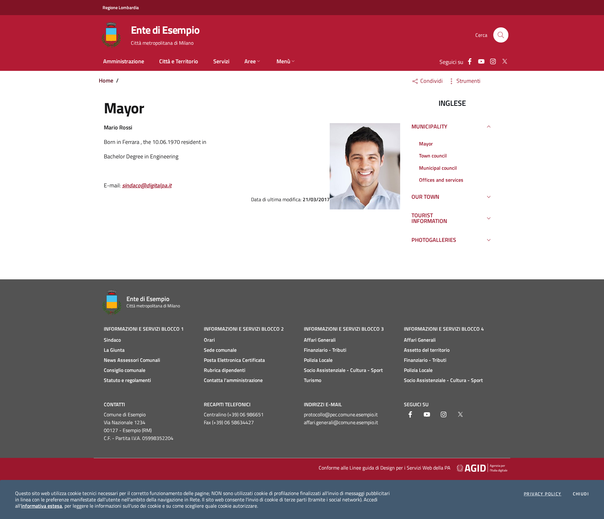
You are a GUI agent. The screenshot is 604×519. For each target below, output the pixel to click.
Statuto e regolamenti (127, 380)
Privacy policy (543, 494)
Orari (209, 340)
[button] (500, 35)
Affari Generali (320, 340)
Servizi (221, 61)
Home (106, 80)
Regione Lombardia (121, 7)
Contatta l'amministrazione (233, 380)
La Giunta (114, 350)
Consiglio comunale (124, 370)
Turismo (312, 380)
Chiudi (581, 494)
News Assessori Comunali (132, 360)
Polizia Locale (318, 360)
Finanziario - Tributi (325, 350)
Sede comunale (220, 350)
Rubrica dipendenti (224, 370)
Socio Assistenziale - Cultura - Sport (343, 370)
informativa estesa (41, 506)
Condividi (431, 81)
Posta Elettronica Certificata (234, 360)
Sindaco (112, 340)
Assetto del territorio (427, 350)
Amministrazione (123, 61)
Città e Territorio (178, 61)
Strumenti (467, 81)
